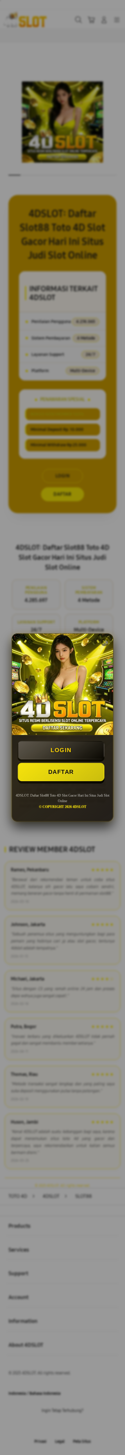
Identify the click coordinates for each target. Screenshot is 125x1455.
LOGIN (61, 750)
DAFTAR (61, 772)
